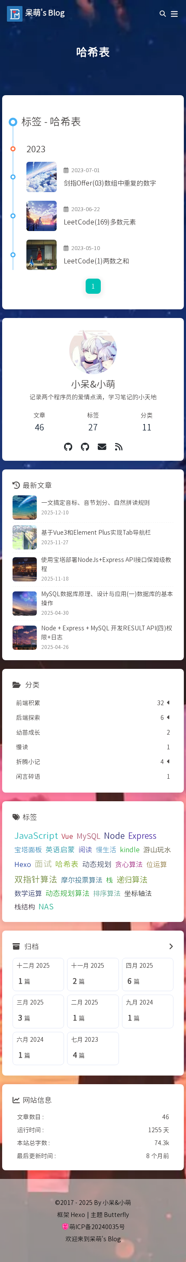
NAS (46, 906)
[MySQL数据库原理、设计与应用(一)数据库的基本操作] (25, 603)
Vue (67, 836)
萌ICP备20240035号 (97, 1226)
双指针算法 (36, 879)
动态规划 (97, 864)
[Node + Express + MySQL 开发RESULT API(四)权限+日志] (25, 638)
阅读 (85, 849)
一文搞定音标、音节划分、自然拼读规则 (95, 502)
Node (114, 835)
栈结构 (24, 906)
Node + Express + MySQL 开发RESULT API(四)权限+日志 (106, 632)
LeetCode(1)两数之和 (96, 260)
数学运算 (28, 893)
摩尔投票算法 (82, 879)
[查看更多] (171, 946)
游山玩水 (157, 849)
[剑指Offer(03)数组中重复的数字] (41, 177)
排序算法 (107, 893)
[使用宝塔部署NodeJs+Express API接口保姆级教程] (25, 569)
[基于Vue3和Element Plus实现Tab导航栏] (25, 537)
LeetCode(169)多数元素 (100, 221)
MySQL (88, 835)
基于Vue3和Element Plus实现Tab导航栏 (96, 532)
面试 (43, 863)
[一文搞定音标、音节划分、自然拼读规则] (25, 507)
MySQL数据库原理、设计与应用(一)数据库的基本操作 (107, 598)
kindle (130, 849)
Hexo (22, 864)
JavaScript (36, 834)
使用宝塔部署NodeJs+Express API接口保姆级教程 (106, 564)
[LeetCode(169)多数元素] (41, 216)
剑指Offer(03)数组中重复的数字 (110, 182)
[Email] (102, 446)
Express (142, 835)
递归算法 (132, 879)
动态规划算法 (67, 893)
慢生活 (106, 849)
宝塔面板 (28, 849)
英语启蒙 (60, 849)
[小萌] (85, 446)
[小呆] (68, 446)
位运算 (156, 864)
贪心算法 (129, 864)
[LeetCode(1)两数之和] (41, 255)
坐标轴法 (138, 893)
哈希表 (67, 863)
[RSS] (118, 446)
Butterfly (116, 1214)
